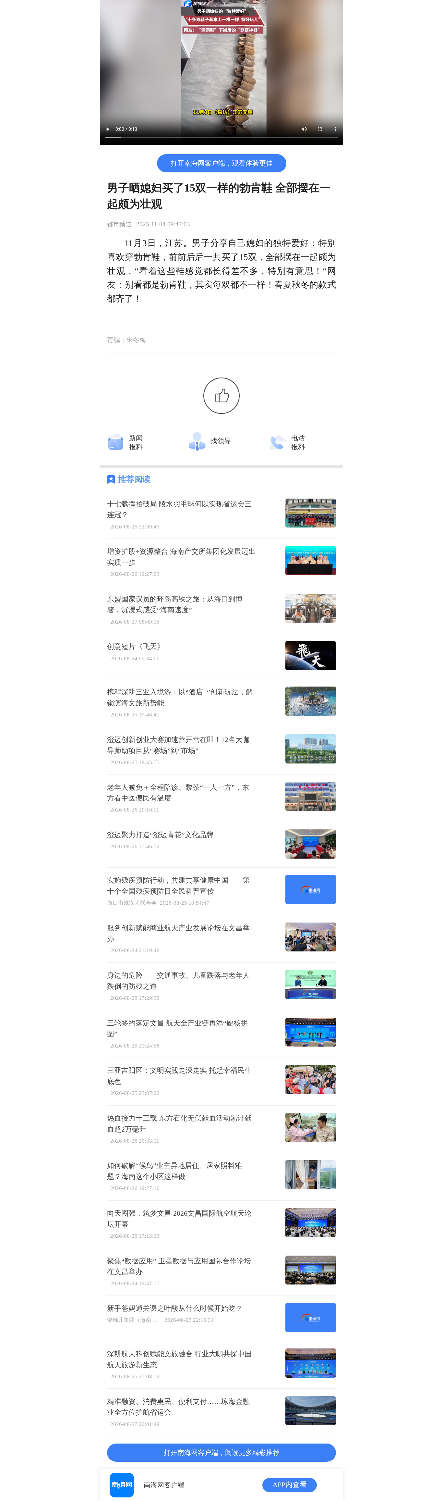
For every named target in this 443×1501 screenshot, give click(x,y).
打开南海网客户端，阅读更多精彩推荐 (222, 1452)
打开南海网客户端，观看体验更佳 (222, 163)
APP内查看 (289, 1485)
